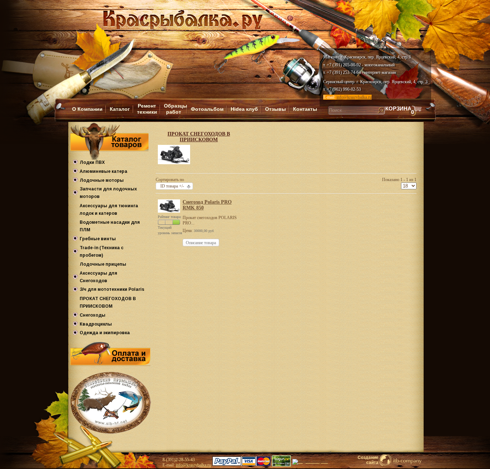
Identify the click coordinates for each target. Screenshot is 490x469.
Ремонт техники (147, 109)
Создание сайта (368, 460)
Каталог (120, 109)
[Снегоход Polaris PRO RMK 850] (169, 211)
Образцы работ (175, 109)
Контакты (305, 109)
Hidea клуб (244, 109)
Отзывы (275, 109)
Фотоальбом (207, 109)
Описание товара (201, 242)
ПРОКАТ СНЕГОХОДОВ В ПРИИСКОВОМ (199, 136)
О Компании (87, 109)
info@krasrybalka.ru (354, 97)
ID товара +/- (172, 186)
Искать (324, 117)
